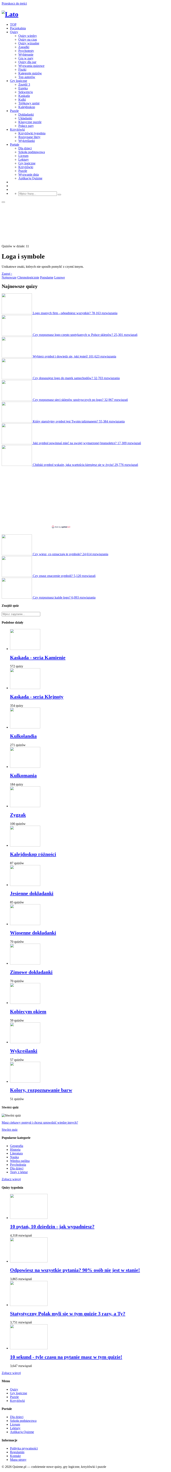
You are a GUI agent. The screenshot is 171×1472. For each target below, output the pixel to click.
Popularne (46, 277)
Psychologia (18, 1164)
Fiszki (22, 69)
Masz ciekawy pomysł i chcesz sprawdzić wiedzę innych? (40, 1122)
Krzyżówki (17, 129)
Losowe (59, 277)
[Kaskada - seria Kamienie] (25, 648)
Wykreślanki (26, 141)
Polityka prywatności (24, 1448)
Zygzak (18, 815)
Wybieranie (25, 54)
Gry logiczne (18, 81)
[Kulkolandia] (25, 727)
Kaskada (24, 96)
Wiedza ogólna (20, 1161)
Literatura (16, 1153)
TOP (13, 24)
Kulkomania (23, 775)
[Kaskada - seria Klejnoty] (25, 688)
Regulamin (17, 1452)
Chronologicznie (28, 277)
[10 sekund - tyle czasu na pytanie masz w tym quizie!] (29, 1348)
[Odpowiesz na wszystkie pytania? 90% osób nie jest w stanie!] (29, 1261)
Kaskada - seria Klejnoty (36, 696)
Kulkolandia (23, 736)
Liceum (23, 156)
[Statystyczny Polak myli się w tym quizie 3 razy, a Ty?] (29, 1305)
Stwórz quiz (10, 1129)
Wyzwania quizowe (31, 66)
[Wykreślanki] (25, 1042)
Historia (15, 1149)
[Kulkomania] (25, 766)
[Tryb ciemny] (3, 202)
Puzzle (14, 111)
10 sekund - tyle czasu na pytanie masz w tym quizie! (66, 1357)
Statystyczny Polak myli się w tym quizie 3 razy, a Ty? (67, 1313)
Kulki (22, 99)
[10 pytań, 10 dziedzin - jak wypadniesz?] (29, 1217)
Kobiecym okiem (28, 1011)
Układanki (25, 118)
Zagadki (23, 47)
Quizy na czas (27, 39)
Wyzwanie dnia (28, 174)
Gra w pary (25, 58)
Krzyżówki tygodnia (31, 133)
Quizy (14, 32)
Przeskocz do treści (14, 3)
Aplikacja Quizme (30, 178)
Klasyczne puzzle (29, 122)
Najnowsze (9, 277)
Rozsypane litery (29, 137)
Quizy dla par (27, 62)
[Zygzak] (25, 806)
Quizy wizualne (28, 43)
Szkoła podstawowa (31, 152)
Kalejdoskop (26, 107)
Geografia (16, 1146)
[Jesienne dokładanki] (25, 885)
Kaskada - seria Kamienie (37, 657)
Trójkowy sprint (28, 103)
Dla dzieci (25, 148)
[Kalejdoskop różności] (25, 845)
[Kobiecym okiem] (25, 1002)
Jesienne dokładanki (31, 893)
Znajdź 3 (24, 84)
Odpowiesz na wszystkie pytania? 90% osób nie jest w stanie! (75, 1270)
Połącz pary (26, 126)
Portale (14, 144)
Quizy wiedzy (27, 36)
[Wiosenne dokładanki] (25, 924)
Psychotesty (26, 51)
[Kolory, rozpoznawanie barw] (25, 1081)
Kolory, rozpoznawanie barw (41, 1090)
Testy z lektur (19, 1172)
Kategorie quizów (30, 73)
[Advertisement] (85, 496)
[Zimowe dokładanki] (25, 963)
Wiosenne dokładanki (33, 932)
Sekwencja (25, 92)
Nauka (14, 1157)
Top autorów (26, 77)
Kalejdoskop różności (33, 854)
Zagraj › (7, 273)
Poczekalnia (18, 28)
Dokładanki (26, 114)
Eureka (23, 88)
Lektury (23, 159)
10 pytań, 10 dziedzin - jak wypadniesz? (52, 1226)
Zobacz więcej (11, 1179)
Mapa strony (18, 1459)
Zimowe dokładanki (31, 972)
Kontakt (15, 1456)
